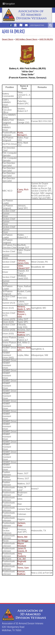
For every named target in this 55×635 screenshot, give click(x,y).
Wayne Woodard (21, 544)
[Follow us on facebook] (11, 25)
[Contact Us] (26, 26)
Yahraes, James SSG (23, 262)
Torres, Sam (23, 568)
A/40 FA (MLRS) (46, 39)
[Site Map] (21, 26)
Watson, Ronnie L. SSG (22, 314)
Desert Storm (7, 39)
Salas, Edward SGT (23, 267)
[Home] (15, 26)
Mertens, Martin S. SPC (24, 308)
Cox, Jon (21, 559)
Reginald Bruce (21, 562)
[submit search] (50, 25)
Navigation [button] (10, 3)
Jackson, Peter (21, 524)
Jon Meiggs (22, 541)
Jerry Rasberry (21, 555)
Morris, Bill (22, 537)
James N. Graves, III (22, 549)
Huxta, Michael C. (22, 133)
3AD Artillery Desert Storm (26, 39)
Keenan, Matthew (21, 333)
